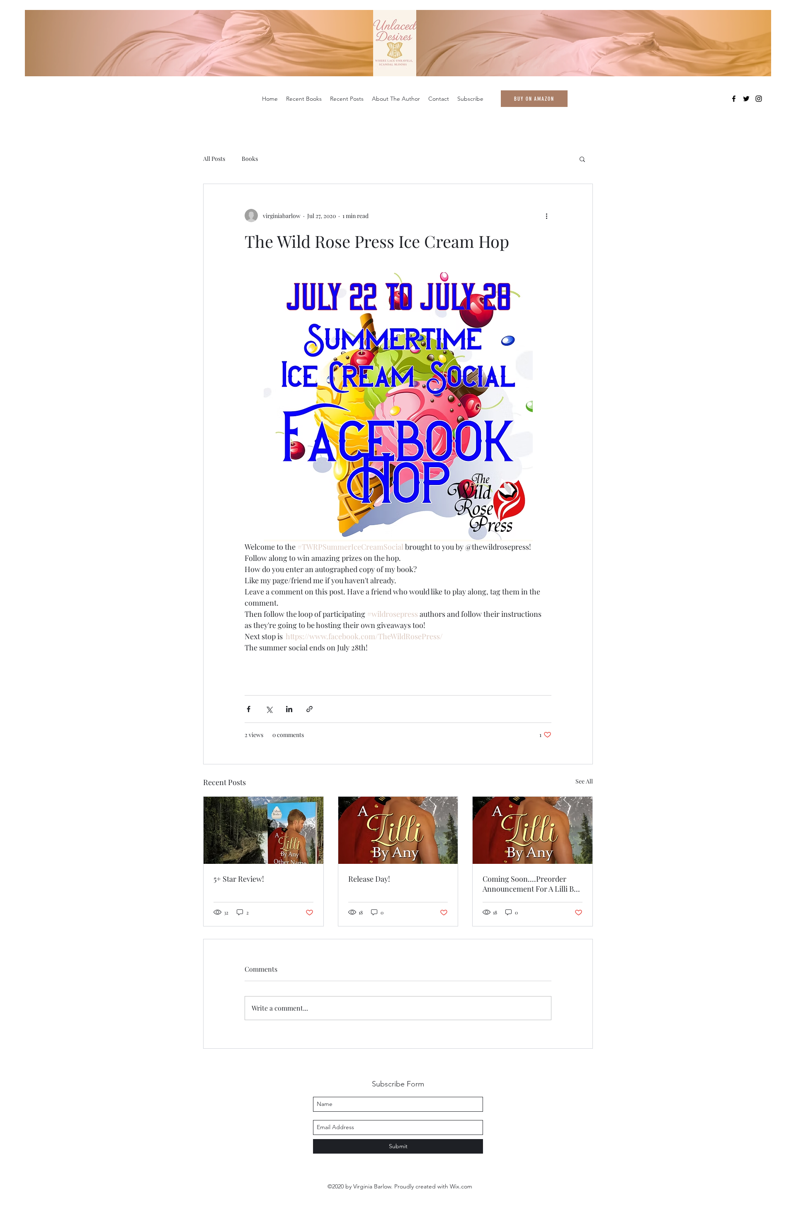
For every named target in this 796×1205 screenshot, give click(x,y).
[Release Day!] (398, 830)
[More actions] (546, 216)
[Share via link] (309, 709)
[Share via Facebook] (248, 709)
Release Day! (369, 879)
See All (584, 781)
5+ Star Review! (239, 879)
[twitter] (746, 99)
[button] (582, 158)
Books (250, 158)
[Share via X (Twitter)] (269, 709)
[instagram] (759, 99)
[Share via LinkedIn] (289, 709)
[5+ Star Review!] (263, 830)
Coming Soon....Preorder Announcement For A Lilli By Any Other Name (530, 884)
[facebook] (734, 99)
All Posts (214, 158)
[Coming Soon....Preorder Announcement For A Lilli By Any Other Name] (532, 830)
